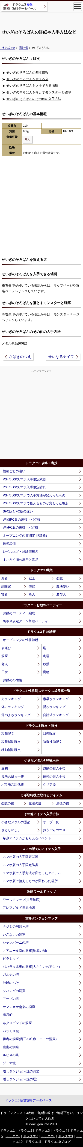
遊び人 (61, 594)
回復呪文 (49, 733)
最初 (4, 768)
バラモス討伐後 (12, 784)
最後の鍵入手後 (54, 776)
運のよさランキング (15, 715)
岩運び (6, 648)
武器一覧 (23, 47)
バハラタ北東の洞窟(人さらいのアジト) (31, 967)
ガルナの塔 (11, 974)
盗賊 (59, 578)
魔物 (46, 672)
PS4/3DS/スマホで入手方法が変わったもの (34, 495)
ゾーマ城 (9, 1063)
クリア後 (49, 784)
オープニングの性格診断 (20, 640)
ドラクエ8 (48, 1136)
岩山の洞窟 (11, 1047)
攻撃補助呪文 (11, 742)
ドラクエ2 (25, 1130)
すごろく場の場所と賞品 (20, 560)
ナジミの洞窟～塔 (16, 926)
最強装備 (9, 543)
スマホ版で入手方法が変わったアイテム (32, 873)
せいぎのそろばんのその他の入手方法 (33, 99)
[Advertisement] (41, 18)
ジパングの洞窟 (14, 991)
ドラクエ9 (65, 1136)
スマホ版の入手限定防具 (20, 865)
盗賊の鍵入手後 (54, 768)
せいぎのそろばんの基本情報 (27, 72)
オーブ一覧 (51, 822)
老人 (4, 664)
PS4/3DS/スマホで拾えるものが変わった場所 (35, 503)
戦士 (32, 578)
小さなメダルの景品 (15, 822)
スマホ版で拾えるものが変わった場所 (30, 881)
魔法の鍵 (35, 803)
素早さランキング (56, 699)
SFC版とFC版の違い (18, 511)
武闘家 (6, 586)
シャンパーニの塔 (16, 942)
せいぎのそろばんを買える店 (27, 79)
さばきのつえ (20, 357)
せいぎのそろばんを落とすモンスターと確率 (38, 92)
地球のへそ (11, 983)
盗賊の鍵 (7, 803)
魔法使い (62, 586)
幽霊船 (7, 1015)
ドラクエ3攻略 (7, 47)
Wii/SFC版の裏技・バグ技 (21, 519)
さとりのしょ (11, 830)
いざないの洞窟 (14, 934)
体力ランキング (12, 707)
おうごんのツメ (54, 830)
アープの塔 (11, 999)
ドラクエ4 (60, 1130)
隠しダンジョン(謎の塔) (20, 1079)
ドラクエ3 (42, 1130)
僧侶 (32, 586)
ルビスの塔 (11, 1055)
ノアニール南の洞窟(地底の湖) (25, 950)
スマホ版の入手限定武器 (20, 857)
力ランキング (11, 699)
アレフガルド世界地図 (19, 907)
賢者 (4, 594)
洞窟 (4, 656)
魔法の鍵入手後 (12, 776)
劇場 (46, 656)
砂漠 (46, 664)
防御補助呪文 (52, 742)
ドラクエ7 (30, 1136)
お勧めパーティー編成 (19, 613)
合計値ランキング (56, 715)
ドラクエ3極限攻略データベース (28, 1100)
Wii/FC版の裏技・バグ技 (20, 527)
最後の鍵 (62, 803)
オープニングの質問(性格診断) (25, 535)
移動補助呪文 (11, 750)
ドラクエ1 (7, 1130)
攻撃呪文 (7, 733)
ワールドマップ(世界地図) (22, 900)
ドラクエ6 (13, 1136)
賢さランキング (54, 707)
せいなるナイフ (61, 357)
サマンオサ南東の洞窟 (19, 1007)
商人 (32, 594)
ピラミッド (11, 958)
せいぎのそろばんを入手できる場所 (32, 85)
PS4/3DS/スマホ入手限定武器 (24, 479)
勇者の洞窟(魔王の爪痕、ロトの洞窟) (30, 1039)
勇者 (4, 578)
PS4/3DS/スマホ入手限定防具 (24, 487)
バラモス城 (11, 1031)
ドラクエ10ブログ (57, 1142)
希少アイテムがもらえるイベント (27, 838)
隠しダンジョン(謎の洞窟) (22, 1071)
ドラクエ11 (33, 1142)
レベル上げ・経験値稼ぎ (20, 551)
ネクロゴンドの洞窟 (17, 1023)
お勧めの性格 (12, 680)
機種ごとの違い (14, 471)
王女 (4, 672)
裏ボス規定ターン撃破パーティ (25, 621)
